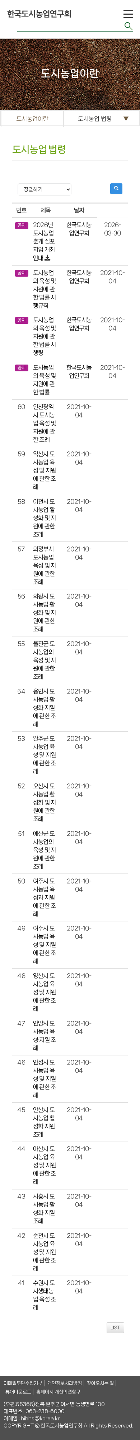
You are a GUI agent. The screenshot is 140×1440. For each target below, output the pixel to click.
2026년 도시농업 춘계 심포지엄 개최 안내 (44, 241)
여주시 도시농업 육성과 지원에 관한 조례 (44, 897)
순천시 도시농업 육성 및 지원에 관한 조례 (44, 1252)
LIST (115, 1327)
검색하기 (129, 26)
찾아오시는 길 (100, 1383)
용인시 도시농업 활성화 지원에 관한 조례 (44, 707)
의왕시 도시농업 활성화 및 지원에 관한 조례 (44, 613)
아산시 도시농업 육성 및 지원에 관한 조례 (44, 1165)
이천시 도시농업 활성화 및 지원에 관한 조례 (44, 518)
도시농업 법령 (95, 118)
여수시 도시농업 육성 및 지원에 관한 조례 (44, 945)
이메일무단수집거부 (23, 1383)
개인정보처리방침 (64, 1383)
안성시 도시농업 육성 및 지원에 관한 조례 (44, 1079)
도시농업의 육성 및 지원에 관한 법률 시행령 (44, 336)
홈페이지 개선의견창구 (58, 1391)
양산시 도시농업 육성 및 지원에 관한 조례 (44, 992)
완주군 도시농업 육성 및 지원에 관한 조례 (44, 755)
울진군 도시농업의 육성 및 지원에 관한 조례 (44, 660)
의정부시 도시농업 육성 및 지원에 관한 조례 (44, 565)
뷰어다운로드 (18, 1391)
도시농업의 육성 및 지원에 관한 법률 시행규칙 (44, 289)
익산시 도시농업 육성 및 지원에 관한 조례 (44, 470)
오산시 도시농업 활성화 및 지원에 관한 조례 (44, 802)
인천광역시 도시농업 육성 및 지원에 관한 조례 (44, 423)
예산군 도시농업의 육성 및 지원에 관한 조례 (44, 850)
